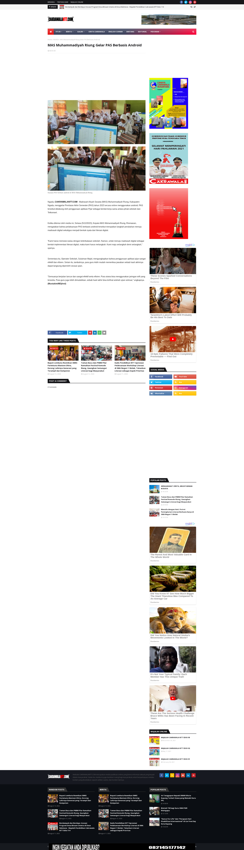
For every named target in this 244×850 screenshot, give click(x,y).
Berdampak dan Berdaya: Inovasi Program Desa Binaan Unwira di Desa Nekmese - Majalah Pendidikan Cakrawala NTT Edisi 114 (76, 827)
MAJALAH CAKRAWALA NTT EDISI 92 (175, 748)
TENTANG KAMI (62, 2)
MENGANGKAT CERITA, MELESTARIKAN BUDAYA (176, 487)
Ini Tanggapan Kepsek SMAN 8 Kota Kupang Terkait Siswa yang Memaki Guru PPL (178, 798)
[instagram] (190, 2)
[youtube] (184, 376)
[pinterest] (194, 2)
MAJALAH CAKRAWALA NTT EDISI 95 (175, 737)
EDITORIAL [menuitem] (142, 31)
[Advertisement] (97, 73)
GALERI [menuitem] (80, 31)
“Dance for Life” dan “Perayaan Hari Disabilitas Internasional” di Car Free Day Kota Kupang (178, 821)
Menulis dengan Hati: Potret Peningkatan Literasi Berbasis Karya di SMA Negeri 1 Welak (177, 511)
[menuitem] (51, 32)
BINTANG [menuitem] (130, 31)
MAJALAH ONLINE (77, 2)
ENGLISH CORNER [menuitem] (116, 31)
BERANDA (51, 2)
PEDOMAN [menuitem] (155, 31)
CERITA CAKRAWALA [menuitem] (96, 31)
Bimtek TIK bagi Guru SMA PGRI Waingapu (174, 809)
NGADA (56, 39)
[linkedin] (188, 775)
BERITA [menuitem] (69, 31)
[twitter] (185, 2)
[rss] (184, 382)
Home (50, 39)
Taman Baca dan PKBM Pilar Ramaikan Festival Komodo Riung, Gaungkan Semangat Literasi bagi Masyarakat (94, 367)
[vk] (160, 393)
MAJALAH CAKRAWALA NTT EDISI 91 (175, 759)
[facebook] (181, 2)
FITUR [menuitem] (58, 31)
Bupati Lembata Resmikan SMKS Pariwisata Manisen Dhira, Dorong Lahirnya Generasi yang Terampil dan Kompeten (62, 367)
